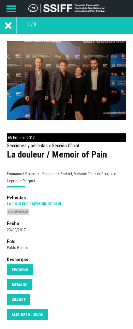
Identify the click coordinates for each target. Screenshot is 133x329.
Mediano (20, 284)
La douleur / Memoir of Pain (34, 203)
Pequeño (20, 269)
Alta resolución (27, 314)
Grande (19, 299)
